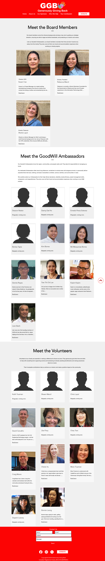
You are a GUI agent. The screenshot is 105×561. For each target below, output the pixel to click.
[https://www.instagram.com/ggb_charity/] (46, 552)
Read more (22, 93)
